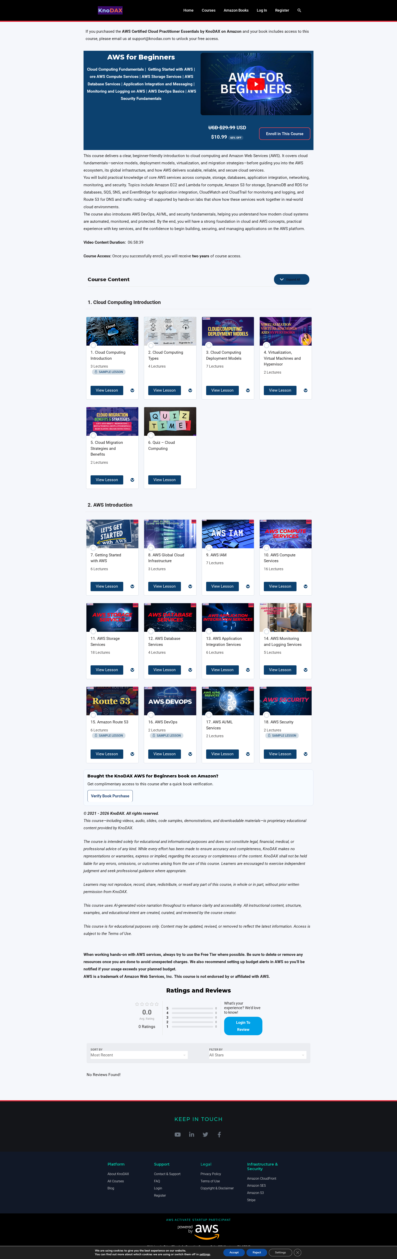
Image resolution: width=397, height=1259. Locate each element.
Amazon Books (236, 10)
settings (205, 1254)
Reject (257, 1252)
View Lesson (107, 390)
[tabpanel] (198, 416)
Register (282, 10)
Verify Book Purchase (110, 796)
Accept (234, 1252)
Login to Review (243, 1026)
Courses (208, 10)
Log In (262, 10)
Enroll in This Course (284, 133)
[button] (299, 10)
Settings (280, 1252)
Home (188, 10)
